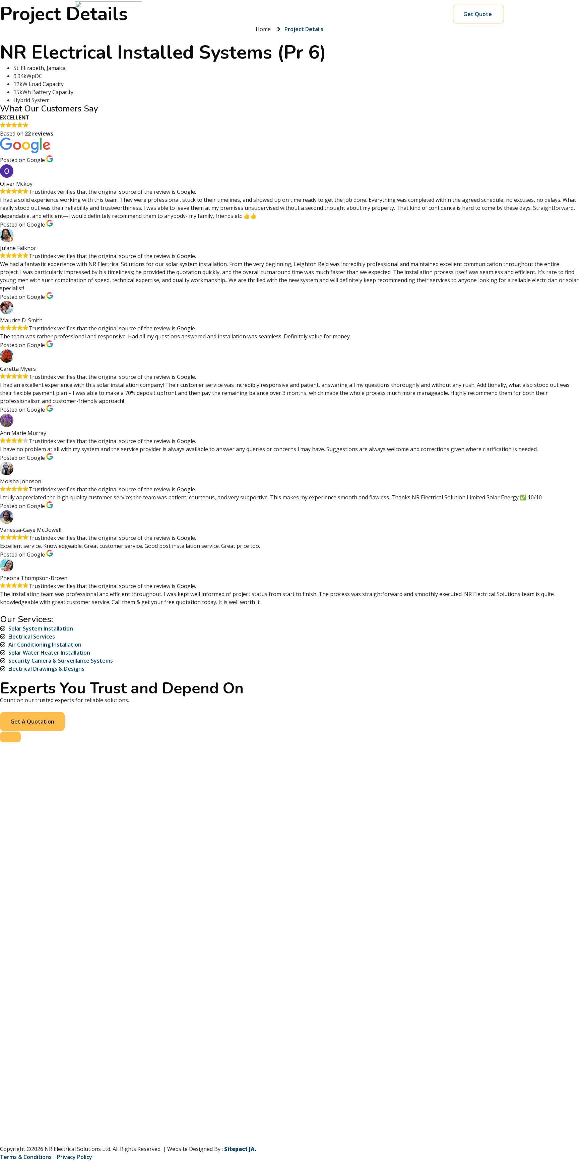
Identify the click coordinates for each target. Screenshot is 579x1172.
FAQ (323, 14)
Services (226, 14)
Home (197, 14)
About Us (263, 14)
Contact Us (375, 14)
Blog (344, 14)
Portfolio (296, 14)
